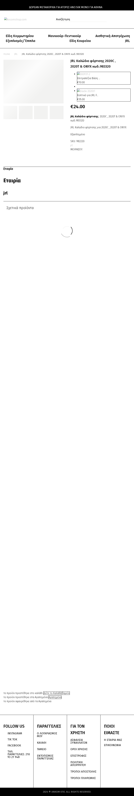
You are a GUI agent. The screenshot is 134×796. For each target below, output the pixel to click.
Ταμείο (66, 693)
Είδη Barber (70, 666)
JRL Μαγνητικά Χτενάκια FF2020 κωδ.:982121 (67, 676)
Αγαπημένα (55, 697)
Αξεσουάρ (55, 664)
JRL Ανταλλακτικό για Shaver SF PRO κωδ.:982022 (27, 672)
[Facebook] (85, 148)
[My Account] (115, 19)
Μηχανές (27, 389)
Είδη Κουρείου (80, 41)
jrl (71, 145)
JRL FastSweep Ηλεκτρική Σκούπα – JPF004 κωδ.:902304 (67, 416)
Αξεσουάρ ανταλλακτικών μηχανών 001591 (107, 464)
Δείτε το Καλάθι (52, 693)
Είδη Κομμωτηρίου (20, 36)
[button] (103, 19)
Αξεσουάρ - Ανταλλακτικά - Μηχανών (27, 387)
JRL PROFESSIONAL (63, 403)
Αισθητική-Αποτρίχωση (112, 36)
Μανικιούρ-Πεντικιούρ (64, 36)
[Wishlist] (122, 19)
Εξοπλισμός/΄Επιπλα (20, 41)
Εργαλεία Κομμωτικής (107, 456)
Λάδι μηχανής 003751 (27, 392)
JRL (127, 41)
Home (6, 54)
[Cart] (129, 19)
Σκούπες (67, 408)
